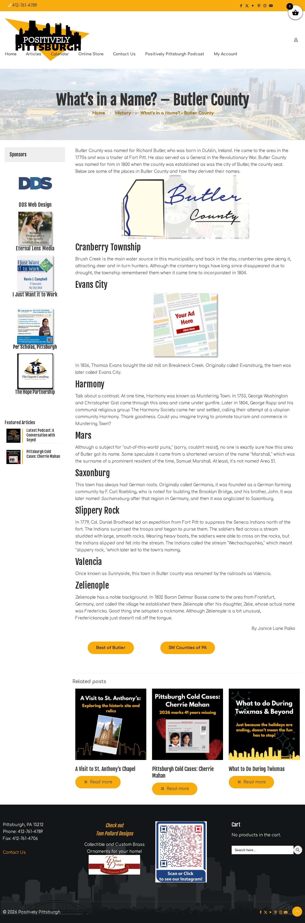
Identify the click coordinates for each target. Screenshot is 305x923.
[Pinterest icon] (259, 6)
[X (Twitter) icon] (247, 6)
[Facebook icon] (241, 6)
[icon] (271, 6)
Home (98, 113)
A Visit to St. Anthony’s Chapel (105, 769)
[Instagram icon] (265, 6)
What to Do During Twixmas (257, 769)
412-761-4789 (24, 5)
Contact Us (14, 852)
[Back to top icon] (297, 912)
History (122, 113)
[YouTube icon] (253, 6)
